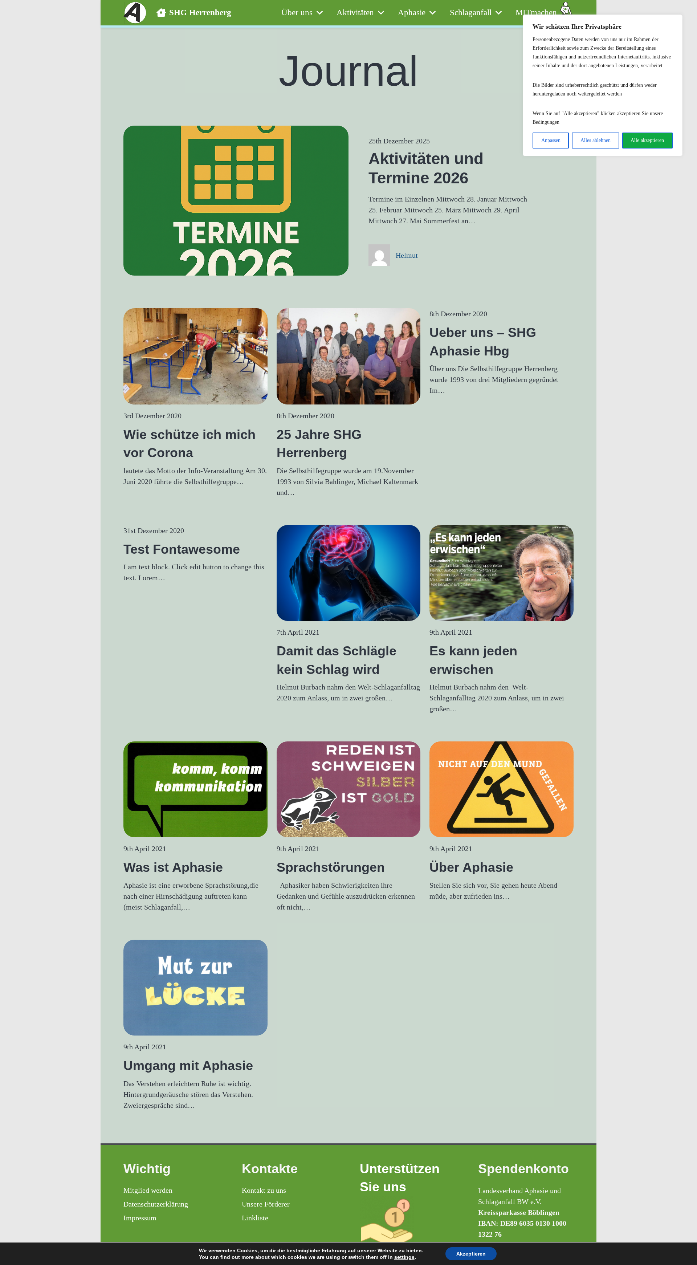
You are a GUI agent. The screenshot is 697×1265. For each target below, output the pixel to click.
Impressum (139, 1218)
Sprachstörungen (331, 867)
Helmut (407, 255)
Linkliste (255, 1218)
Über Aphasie (471, 867)
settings (404, 1257)
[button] (318, 13)
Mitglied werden (147, 1190)
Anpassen (551, 140)
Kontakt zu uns (264, 1190)
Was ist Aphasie (173, 867)
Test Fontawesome (181, 549)
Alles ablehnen (595, 140)
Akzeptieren (471, 1254)
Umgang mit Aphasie (188, 1065)
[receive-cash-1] (408, 1223)
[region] (602, 85)
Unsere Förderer (266, 1204)
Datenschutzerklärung (155, 1204)
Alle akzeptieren (647, 140)
